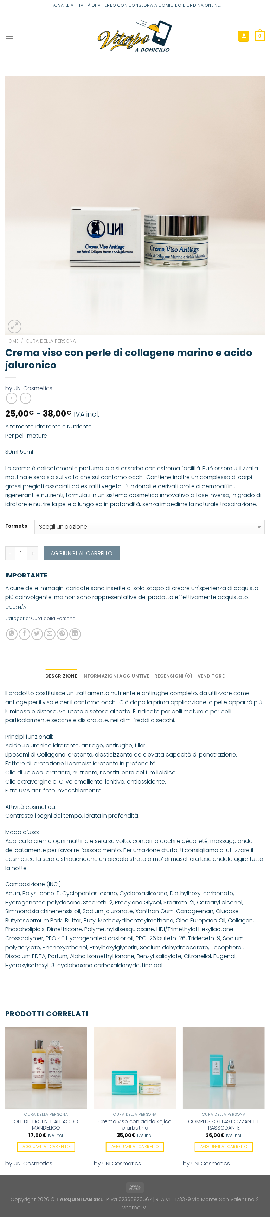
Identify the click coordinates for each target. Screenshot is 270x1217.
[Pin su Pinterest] (62, 634)
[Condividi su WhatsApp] (12, 634)
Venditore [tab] (211, 676)
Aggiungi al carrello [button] (46, 1147)
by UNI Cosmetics (28, 388)
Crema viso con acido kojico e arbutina (135, 1124)
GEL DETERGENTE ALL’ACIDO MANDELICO (46, 1124)
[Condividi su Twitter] (37, 634)
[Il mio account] (243, 36)
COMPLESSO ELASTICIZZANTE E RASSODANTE (224, 1124)
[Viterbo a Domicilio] (135, 36)
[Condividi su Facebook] (24, 634)
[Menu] (9, 36)
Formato (16, 526)
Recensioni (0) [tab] (173, 676)
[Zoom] (14, 326)
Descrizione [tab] (61, 676)
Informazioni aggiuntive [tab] (115, 676)
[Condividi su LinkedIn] (75, 634)
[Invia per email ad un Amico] (50, 634)
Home (12, 341)
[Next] (264, 1100)
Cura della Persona (51, 341)
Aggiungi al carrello (82, 553)
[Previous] (5, 1100)
